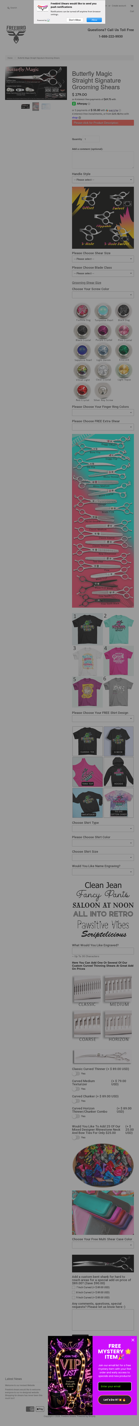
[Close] (133, 1340)
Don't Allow (75, 20)
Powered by (42, 20)
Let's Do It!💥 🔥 (115, 1400)
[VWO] (50, 20)
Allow (94, 20)
